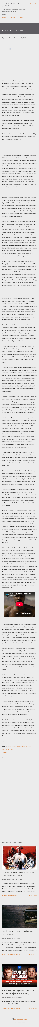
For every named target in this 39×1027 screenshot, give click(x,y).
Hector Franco (25, 747)
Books (13, 17)
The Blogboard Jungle (11, 4)
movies (4, 749)
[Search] (31, 3)
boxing (10, 747)
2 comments (12, 896)
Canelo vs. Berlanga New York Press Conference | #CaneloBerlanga (18, 992)
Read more (33, 896)
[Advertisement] (19, 822)
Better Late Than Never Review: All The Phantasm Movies (18, 874)
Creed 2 (16, 747)
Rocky (10, 749)
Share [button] (4, 752)
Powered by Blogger (20, 1019)
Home (4, 17)
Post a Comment (14, 954)
